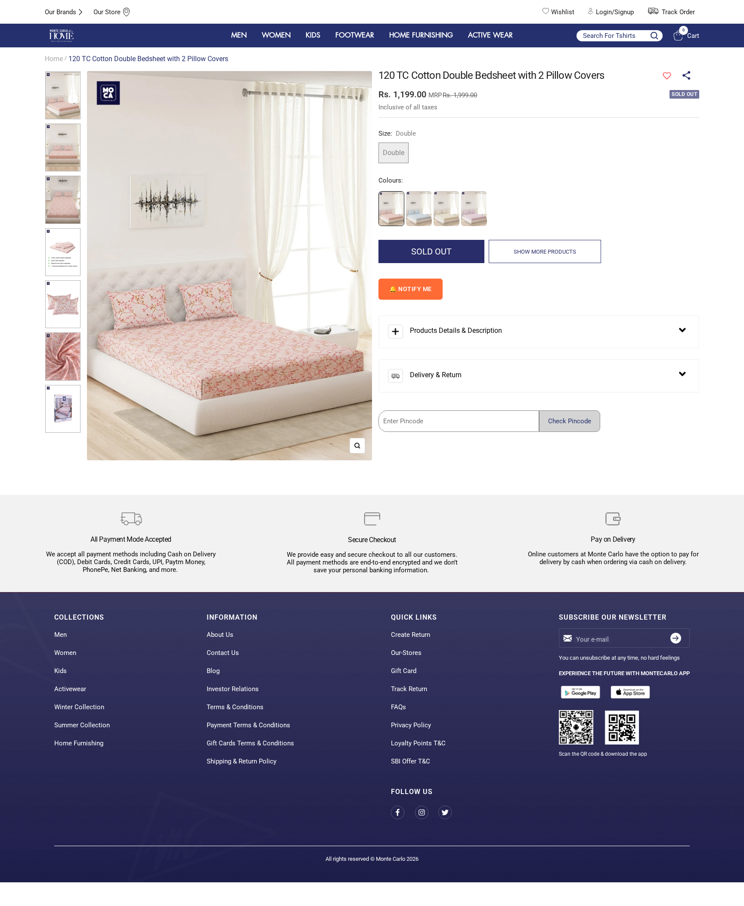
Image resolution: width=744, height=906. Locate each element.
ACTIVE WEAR (490, 35)
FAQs (398, 707)
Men (60, 635)
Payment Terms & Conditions (248, 725)
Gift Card (403, 671)
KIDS (313, 35)
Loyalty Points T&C (418, 743)
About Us (220, 635)
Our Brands (60, 12)
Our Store (107, 12)
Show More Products (545, 251)
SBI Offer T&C (410, 761)
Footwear (354, 35)
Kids (60, 671)
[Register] (675, 638)
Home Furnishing (78, 743)
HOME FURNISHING (421, 35)
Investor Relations (233, 689)
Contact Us (223, 653)
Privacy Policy (411, 725)
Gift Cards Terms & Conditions (250, 743)
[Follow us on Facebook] (403, 812)
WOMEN (276, 35)
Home (54, 59)
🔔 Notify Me (410, 288)
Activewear (70, 689)
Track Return (409, 689)
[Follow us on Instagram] (426, 812)
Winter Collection (79, 707)
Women (65, 653)
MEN (239, 35)
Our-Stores (406, 653)
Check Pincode (569, 421)
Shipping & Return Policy (241, 761)
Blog (213, 671)
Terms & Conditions (235, 707)
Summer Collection (82, 725)
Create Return (410, 635)
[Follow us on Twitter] (450, 812)
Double (393, 153)
